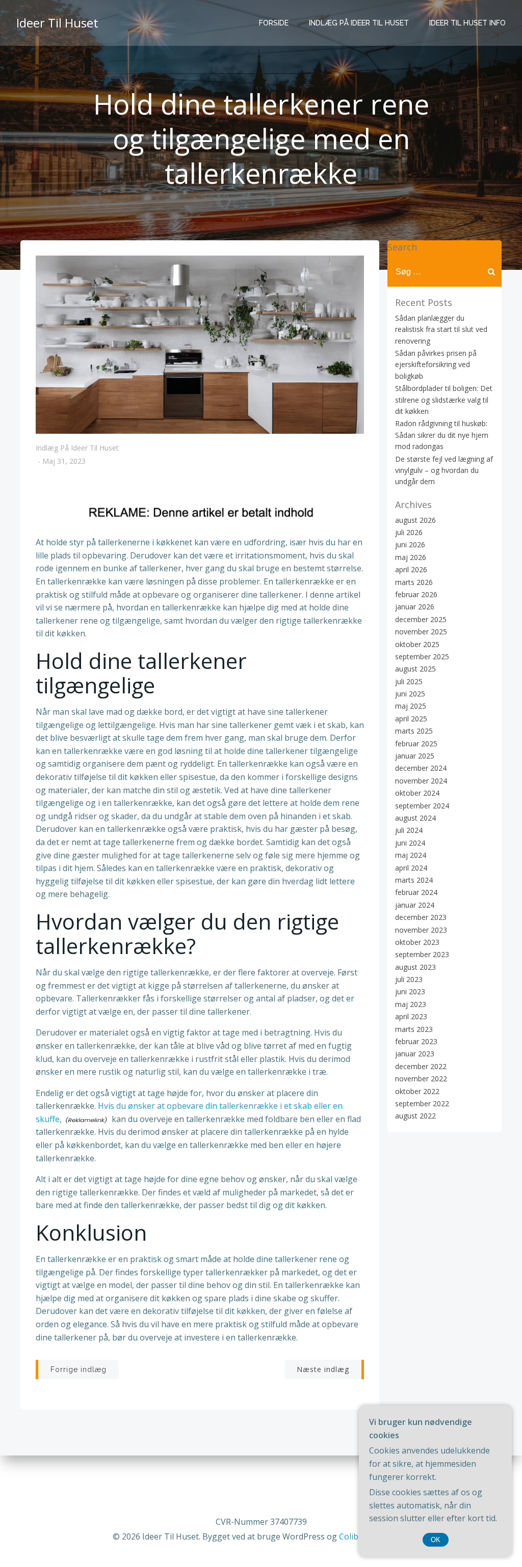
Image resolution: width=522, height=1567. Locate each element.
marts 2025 (414, 731)
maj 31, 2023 (64, 461)
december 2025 (421, 619)
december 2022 (421, 1066)
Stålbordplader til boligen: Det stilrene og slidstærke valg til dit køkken (443, 399)
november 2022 (421, 1078)
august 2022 (415, 1116)
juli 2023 (409, 979)
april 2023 (411, 1016)
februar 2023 (416, 1041)
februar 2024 (416, 892)
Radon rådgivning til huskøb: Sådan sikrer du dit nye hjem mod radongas (441, 434)
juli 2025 (409, 681)
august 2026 (415, 520)
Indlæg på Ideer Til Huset (359, 23)
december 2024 (421, 768)
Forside (274, 23)
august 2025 (415, 669)
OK (435, 1540)
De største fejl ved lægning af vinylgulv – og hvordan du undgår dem (444, 470)
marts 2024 (414, 880)
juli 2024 (409, 830)
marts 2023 (414, 1029)
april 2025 (411, 718)
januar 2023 (414, 1053)
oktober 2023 (417, 942)
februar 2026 (416, 594)
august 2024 (415, 818)
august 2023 (415, 967)
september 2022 (422, 1103)
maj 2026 (410, 557)
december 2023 (421, 917)
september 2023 (422, 954)
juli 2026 (409, 532)
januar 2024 (414, 905)
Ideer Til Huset (57, 22)
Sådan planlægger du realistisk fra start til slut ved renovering (441, 329)
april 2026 (411, 569)
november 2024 (421, 781)
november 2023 (421, 930)
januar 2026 (414, 606)
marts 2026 (414, 582)
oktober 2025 (417, 644)
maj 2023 (410, 1004)
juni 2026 (410, 544)
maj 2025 (410, 706)
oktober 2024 (417, 793)
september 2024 (422, 805)
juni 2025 (410, 693)
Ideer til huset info (467, 23)
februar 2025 (416, 743)
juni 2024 (410, 843)
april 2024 (411, 868)
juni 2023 (410, 991)
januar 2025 (414, 756)
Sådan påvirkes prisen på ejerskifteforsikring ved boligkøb (436, 364)
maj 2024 (410, 855)
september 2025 (422, 656)
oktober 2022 (417, 1091)
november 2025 (421, 631)
